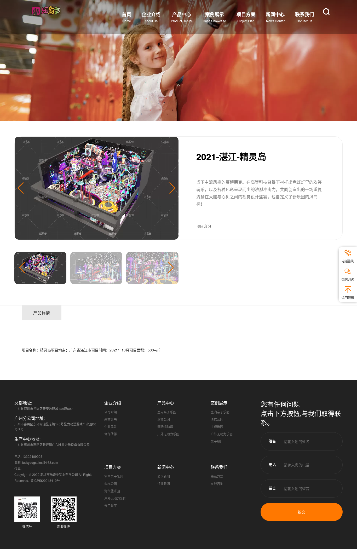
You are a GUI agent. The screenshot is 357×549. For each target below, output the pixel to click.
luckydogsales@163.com (40, 462)
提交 (301, 512)
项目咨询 (203, 226)
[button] (172, 188)
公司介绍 (110, 412)
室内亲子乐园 (166, 412)
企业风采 (110, 426)
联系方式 (217, 476)
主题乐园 (217, 426)
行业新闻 (163, 483)
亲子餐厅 (217, 441)
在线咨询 (217, 483)
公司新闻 (163, 476)
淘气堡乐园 (112, 491)
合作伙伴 (110, 434)
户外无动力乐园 (168, 434)
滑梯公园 (163, 419)
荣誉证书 (110, 419)
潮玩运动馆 (165, 426)
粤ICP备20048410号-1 (47, 480)
